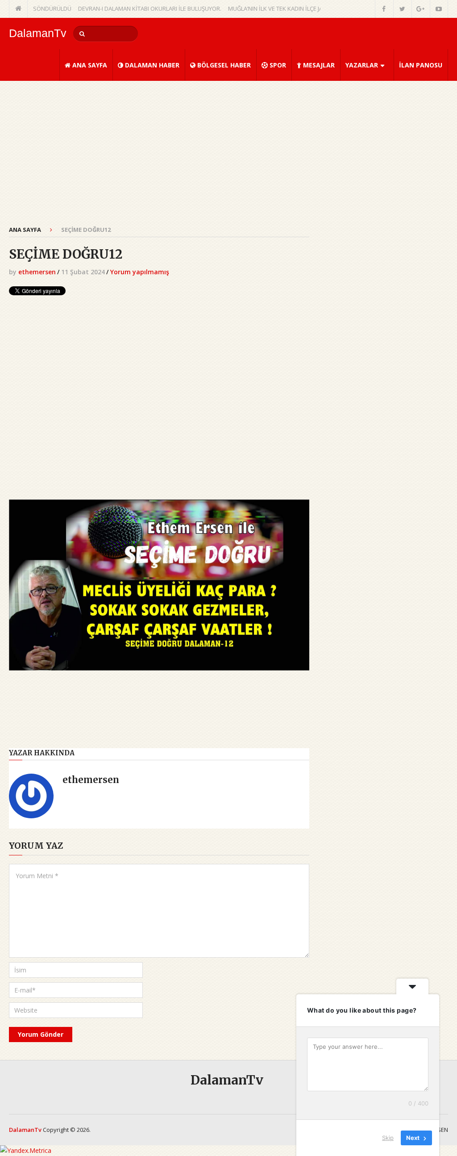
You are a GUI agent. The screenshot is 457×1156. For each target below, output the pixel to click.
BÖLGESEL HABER (223, 65)
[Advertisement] (159, 158)
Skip (388, 1137)
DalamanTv (37, 33)
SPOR (277, 65)
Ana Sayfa (25, 230)
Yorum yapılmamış (139, 272)
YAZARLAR (361, 65)
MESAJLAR (318, 65)
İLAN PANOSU (420, 65)
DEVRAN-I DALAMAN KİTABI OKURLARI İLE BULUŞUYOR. (132, 8)
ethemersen (37, 272)
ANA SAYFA (89, 65)
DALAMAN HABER (151, 65)
